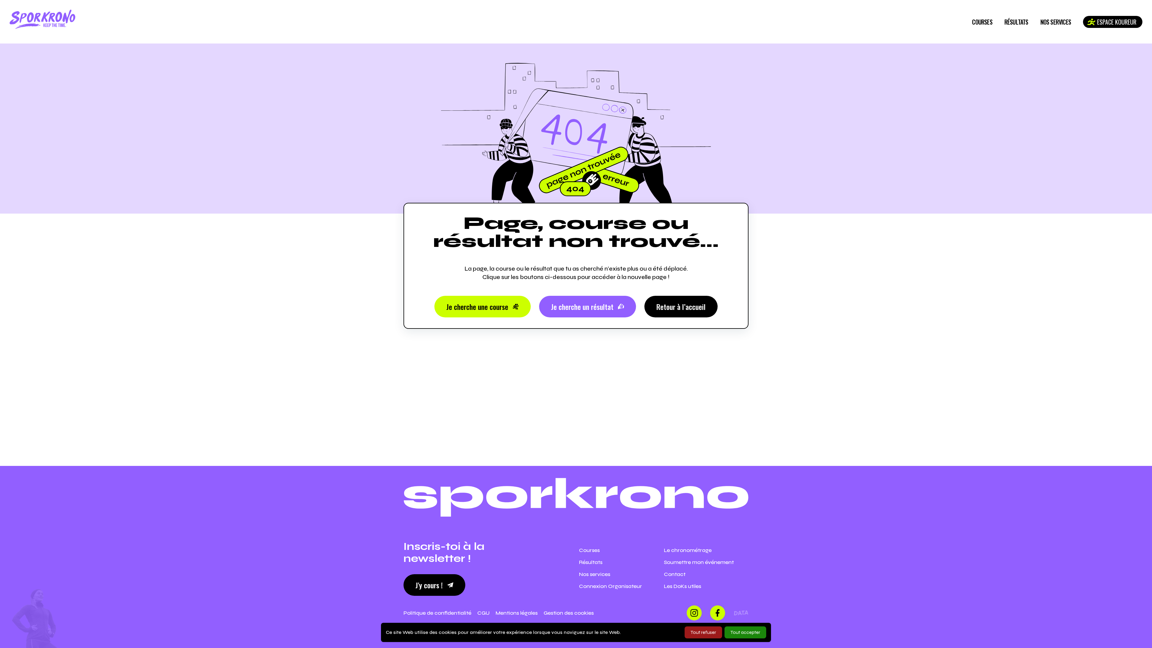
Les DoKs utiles (682, 586)
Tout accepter (745, 632)
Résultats (1016, 22)
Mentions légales (517, 613)
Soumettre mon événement (699, 562)
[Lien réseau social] (694, 612)
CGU (483, 613)
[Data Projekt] (741, 613)
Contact (675, 574)
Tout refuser (703, 632)
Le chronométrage (688, 550)
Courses (982, 22)
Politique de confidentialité (437, 613)
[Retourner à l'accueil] (42, 19)
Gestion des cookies (569, 613)
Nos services (1055, 22)
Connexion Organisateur (610, 586)
